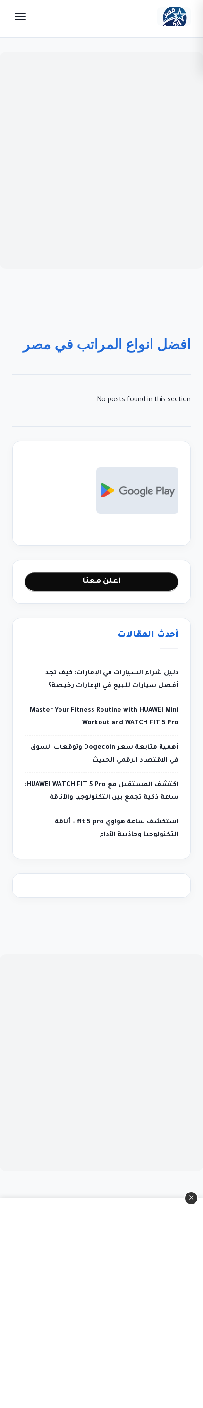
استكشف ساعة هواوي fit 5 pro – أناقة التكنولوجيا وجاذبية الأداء (116, 828)
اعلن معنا (101, 581)
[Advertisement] (101, 160)
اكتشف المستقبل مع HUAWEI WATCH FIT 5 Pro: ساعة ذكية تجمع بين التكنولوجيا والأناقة (101, 791)
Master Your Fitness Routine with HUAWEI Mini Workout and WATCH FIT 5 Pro (104, 717)
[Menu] (20, 16)
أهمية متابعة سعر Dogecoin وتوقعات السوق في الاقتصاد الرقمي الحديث (104, 754)
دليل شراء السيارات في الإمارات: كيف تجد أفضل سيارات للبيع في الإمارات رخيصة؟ (111, 679)
